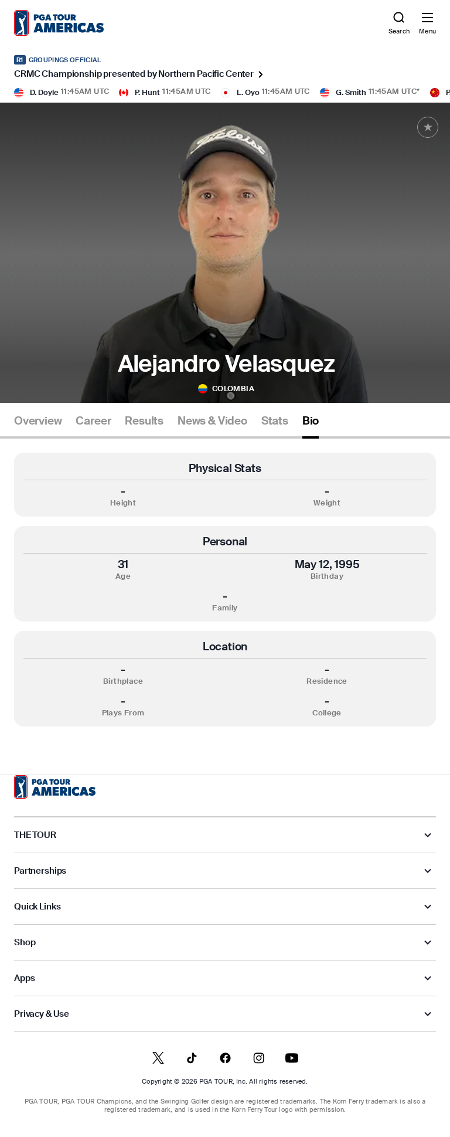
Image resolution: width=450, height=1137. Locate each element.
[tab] (38, 425)
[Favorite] (427, 127)
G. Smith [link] (351, 92)
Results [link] (144, 421)
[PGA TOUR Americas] (55, 787)
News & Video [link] (212, 421)
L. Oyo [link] (248, 92)
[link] (59, 23)
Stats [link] (274, 421)
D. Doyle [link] (44, 92)
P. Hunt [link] (147, 92)
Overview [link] (38, 421)
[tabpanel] (225, 590)
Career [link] (93, 421)
